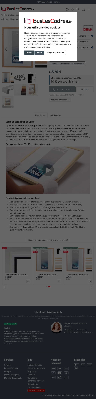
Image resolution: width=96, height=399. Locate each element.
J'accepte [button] (29, 52)
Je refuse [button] (39, 52)
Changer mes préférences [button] (55, 52)
